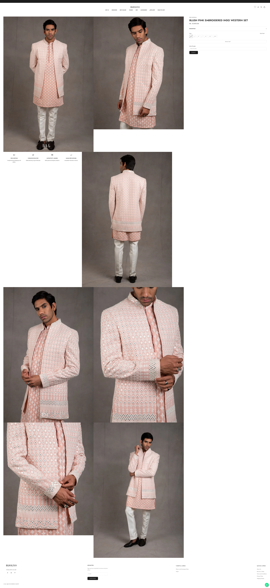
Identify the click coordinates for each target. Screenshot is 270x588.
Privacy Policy (260, 576)
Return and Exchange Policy (182, 569)
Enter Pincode (192, 46)
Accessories (144, 10)
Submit (193, 52)
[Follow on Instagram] (11, 572)
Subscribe (93, 578)
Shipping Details (260, 578)
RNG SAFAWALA (193, 17)
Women (131, 10)
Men (137, 10)
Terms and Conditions (262, 573)
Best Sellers (123, 10)
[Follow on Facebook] (7, 572)
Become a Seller (260, 571)
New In (107, 10)
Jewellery (152, 10)
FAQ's (177, 571)
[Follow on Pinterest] (15, 572)
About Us (259, 569)
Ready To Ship (161, 10)
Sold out (228, 41)
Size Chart (262, 33)
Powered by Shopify (14, 584)
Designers (114, 10)
